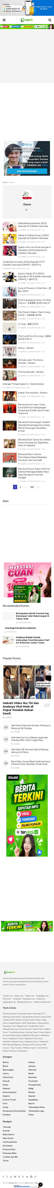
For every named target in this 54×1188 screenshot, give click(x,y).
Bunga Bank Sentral (31, 1017)
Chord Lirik (8, 1077)
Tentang (7, 1127)
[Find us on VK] (27, 1176)
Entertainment (9, 1092)
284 (32, 487)
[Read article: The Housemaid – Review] (10, 375)
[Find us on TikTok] (35, 1176)
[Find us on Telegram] (31, 1176)
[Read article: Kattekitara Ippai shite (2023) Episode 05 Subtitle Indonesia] (10, 227)
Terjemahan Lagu (36, 1111)
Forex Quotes (26, 1029)
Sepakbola (33, 1099)
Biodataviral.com (24, 1002)
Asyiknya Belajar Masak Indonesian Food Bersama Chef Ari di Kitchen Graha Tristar (32, 640)
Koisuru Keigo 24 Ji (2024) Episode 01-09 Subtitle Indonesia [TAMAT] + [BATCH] (34, 276)
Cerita (6, 1073)
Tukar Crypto (16, 1048)
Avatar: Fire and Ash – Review (32, 392)
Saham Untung (22, 1020)
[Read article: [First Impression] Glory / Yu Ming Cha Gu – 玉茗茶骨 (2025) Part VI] (10, 304)
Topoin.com (8, 995)
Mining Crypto (29, 1048)
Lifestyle (32, 1070)
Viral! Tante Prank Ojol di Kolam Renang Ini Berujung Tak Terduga (30, 727)
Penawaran (22, 1051)
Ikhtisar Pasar (32, 1032)
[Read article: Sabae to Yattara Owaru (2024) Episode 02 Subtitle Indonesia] (10, 239)
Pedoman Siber (10, 1153)
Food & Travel (9, 1099)
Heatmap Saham (10, 1013)
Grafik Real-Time (36, 1026)
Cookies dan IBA (10, 1157)
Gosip (5, 1107)
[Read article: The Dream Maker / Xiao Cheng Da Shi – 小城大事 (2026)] (10, 316)
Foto (5, 1103)
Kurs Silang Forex (19, 1026)
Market (6, 1051)
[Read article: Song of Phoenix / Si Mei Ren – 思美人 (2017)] (10, 292)
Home (5, 182)
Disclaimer (8, 1145)
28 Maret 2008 (11, 632)
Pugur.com (29, 995)
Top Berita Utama (16, 1032)
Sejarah (31, 1096)
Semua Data (43, 1023)
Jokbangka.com (9, 1002)
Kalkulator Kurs (31, 1041)
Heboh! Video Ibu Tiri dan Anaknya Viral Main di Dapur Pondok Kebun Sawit (21, 708)
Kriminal (7, 1114)
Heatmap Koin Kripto (12, 1017)
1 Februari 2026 (35, 230)
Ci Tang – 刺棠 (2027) (28, 324)
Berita (6, 1062)
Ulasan (23, 230)
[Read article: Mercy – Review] (10, 351)
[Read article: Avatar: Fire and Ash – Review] (10, 396)
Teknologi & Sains (36, 1107)
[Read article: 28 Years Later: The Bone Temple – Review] (10, 363)
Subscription (8, 1134)
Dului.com (41, 999)
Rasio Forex (38, 1029)
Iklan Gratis (8, 1138)
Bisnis (5, 1066)
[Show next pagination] (38, 487)
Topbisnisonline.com (42, 1002)
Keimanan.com (29, 999)
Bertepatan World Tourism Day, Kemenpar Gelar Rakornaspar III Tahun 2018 (32, 616)
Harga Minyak (14, 1023)
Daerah (6, 1081)
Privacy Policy (9, 1149)
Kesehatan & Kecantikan (14, 1111)
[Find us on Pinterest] (19, 1176)
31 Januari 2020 (23, 646)
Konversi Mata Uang (11, 1035)
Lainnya (31, 1066)
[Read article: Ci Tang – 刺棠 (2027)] (10, 328)
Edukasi (6, 1088)
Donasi (39, 1044)
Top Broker (42, 1048)
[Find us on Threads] (23, 1176)
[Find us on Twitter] (7, 1176)
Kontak (6, 1130)
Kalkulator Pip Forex (33, 1038)
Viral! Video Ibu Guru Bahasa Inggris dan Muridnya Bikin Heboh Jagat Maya (29, 739)
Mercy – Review (26, 348)
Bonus (13, 1051)
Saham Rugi (35, 1020)
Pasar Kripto (44, 1032)
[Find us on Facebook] (3, 1176)
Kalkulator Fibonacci (30, 1035)
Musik (31, 1073)
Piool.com (7, 999)
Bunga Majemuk (14, 1044)
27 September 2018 (24, 622)
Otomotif (32, 1081)
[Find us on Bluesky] (15, 1176)
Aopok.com (13, 1183)
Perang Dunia (34, 1084)
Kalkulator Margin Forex (13, 1041)
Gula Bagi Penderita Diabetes (20, 628)
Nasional (32, 1077)
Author (12, 182)
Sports (31, 1103)
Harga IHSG (46, 1017)
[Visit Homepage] (27, 20)
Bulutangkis (8, 1070)
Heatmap (7, 1026)
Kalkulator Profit (16, 1038)
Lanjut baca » (20, 984)
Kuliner (31, 1062)
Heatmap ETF (39, 1013)
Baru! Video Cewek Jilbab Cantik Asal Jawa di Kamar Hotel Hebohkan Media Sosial (30, 763)
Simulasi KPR (28, 1044)
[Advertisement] (27, 56)
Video (31, 1114)
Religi (31, 1088)
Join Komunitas (10, 1142)
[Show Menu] (4, 20)
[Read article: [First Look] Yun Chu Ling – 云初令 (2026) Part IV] (10, 340)
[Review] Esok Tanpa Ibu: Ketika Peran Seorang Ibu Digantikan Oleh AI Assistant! (34, 442)
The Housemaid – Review (31, 372)
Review (31, 1092)
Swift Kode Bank (29, 1023)
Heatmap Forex (24, 1013)
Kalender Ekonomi (10, 1029)
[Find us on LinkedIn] (11, 1176)
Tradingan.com (42, 995)
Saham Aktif (9, 1020)
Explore (6, 1096)
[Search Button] (49, 20)
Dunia (5, 1084)
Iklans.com (19, 995)
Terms (6, 1160)
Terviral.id (17, 999)
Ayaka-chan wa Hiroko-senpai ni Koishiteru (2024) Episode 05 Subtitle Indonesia (34, 250)
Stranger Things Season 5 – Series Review (23, 384)
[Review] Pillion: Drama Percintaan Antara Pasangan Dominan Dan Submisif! (32, 457)
